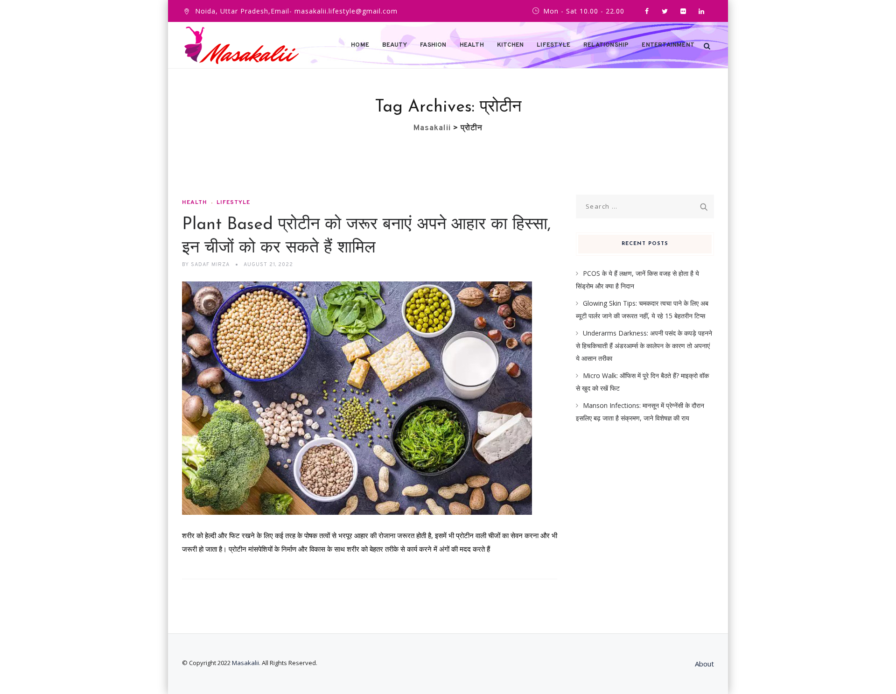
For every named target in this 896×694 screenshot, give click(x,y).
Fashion (433, 45)
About (704, 663)
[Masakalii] (241, 45)
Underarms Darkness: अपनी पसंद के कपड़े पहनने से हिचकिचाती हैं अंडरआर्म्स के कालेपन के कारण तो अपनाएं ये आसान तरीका (644, 345)
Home (360, 45)
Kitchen (510, 45)
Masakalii (245, 663)
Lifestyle (553, 45)
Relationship (606, 45)
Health (472, 45)
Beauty (394, 45)
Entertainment (668, 45)
